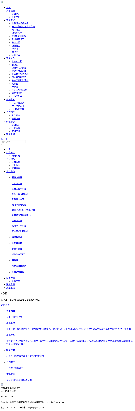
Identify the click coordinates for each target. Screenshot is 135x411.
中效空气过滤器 (19, 71)
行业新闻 (16, 128)
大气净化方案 (18, 106)
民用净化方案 (18, 109)
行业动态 (10, 159)
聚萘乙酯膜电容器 (20, 194)
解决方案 (10, 99)
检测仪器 (16, 55)
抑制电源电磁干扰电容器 (23, 210)
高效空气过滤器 (19, 77)
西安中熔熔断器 (19, 266)
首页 (8, 7)
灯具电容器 (17, 183)
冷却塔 (15, 49)
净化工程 (10, 20)
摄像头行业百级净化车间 (23, 26)
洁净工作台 (17, 96)
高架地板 (16, 42)
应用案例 (16, 131)
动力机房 (16, 46)
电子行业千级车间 (20, 23)
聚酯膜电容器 (18, 199)
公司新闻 (16, 125)
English (4, 139)
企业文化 (16, 17)
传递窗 (15, 87)
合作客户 (10, 112)
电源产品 (16, 281)
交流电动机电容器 (20, 231)
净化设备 (10, 58)
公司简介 (10, 152)
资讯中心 (10, 122)
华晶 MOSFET (18, 254)
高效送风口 (17, 93)
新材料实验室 (18, 39)
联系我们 (10, 134)
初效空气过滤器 (19, 68)
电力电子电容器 (19, 226)
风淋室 (15, 84)
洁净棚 (15, 65)
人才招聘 (10, 288)
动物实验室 (17, 33)
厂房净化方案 (18, 103)
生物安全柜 (17, 61)
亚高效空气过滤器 (20, 74)
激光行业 (16, 30)
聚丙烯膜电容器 (19, 205)
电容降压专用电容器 (21, 215)
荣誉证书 (16, 118)
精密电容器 (17, 220)
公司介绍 (16, 14)
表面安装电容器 (19, 189)
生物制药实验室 (19, 36)
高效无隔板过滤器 (20, 80)
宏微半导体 (17, 249)
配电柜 (15, 52)
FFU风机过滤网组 (20, 90)
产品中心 (10, 171)
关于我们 (10, 11)
